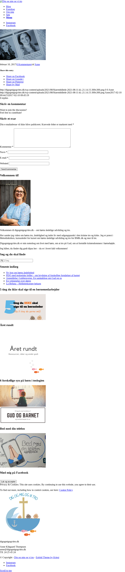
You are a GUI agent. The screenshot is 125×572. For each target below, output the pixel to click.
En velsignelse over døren (18, 281)
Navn (3, 152)
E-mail (4, 157)
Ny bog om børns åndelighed (20, 272)
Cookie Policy (66, 490)
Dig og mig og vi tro (24, 557)
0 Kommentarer (24, 64)
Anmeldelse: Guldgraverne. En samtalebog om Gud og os (34, 278)
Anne (37, 64)
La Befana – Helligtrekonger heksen (23, 283)
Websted (4, 163)
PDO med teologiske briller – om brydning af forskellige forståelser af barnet (43, 275)
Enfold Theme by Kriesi (47, 557)
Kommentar (6, 146)
